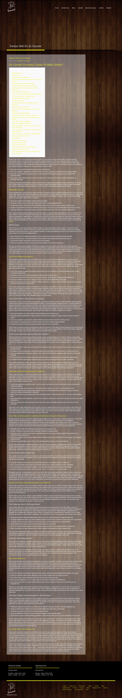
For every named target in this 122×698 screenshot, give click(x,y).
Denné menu (65, 8)
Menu (73, 8)
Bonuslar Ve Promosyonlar (19, 142)
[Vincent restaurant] (11, 5)
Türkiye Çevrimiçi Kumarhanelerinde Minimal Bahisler (26, 94)
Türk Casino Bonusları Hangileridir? (21, 123)
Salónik (80, 8)
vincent (27, 60)
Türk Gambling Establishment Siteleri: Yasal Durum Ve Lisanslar (27, 80)
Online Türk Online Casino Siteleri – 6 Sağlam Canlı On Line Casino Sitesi (27, 130)
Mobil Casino (15, 75)
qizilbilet (11, 221)
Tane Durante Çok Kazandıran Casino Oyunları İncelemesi (25, 88)
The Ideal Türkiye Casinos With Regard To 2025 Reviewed (25, 103)
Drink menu (82, 686)
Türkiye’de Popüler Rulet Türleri (20, 136)
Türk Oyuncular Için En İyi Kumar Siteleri (23, 96)
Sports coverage (79, 689)
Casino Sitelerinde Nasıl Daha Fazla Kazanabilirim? (26, 151)
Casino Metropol (16, 153)
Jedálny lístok (66, 687)
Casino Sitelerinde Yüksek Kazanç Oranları (24, 147)
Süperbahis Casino (17, 73)
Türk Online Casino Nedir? (19, 140)
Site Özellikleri (16, 138)
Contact (65, 686)
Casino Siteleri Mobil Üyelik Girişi (21, 92)
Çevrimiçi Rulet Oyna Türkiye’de (21, 107)
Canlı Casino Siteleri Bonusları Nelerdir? (23, 83)
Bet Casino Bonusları (18, 101)
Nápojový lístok (96, 687)
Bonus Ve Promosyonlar (18, 145)
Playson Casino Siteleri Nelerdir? (21, 113)
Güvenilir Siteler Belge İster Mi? (20, 98)
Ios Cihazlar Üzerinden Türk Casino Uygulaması (25, 115)
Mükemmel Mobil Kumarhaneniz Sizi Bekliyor (24, 86)
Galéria (101, 8)
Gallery (97, 686)
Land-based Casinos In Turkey (20, 149)
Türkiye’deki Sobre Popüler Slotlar (21, 121)
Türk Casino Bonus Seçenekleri (20, 77)
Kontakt (108, 8)
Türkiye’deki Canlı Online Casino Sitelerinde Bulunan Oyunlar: (26, 118)
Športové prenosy (90, 8)
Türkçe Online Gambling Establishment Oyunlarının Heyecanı (26, 110)
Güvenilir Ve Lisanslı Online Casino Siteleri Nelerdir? (26, 134)
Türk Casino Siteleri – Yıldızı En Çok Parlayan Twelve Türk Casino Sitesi (26, 126)
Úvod (56, 8)
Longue (82, 687)
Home (102, 686)
